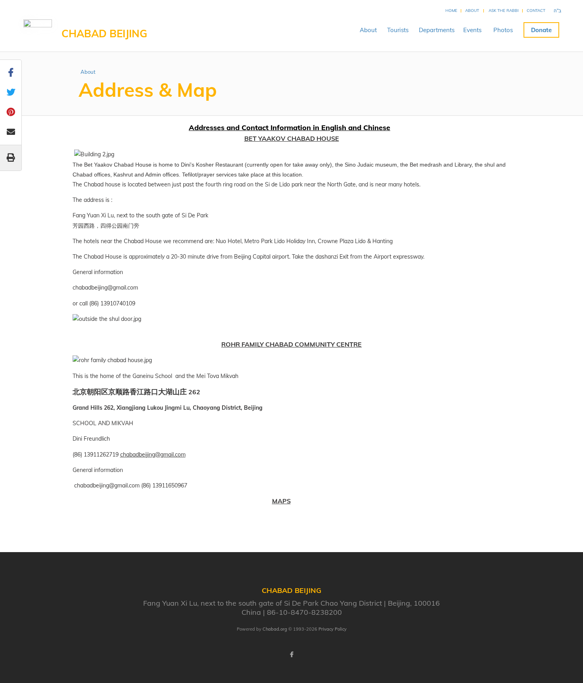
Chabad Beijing (104, 33)
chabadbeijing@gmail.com (153, 454)
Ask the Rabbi (504, 10)
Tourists (397, 30)
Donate (541, 30)
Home (451, 10)
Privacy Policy (332, 629)
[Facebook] (291, 654)
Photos (503, 30)
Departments (437, 30)
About (472, 10)
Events (472, 30)
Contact (536, 10)
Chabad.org (275, 629)
